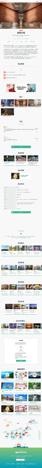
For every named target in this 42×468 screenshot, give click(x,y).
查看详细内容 (36, 128)
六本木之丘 (17, 45)
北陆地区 (20, 428)
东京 (15, 58)
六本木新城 (26, 38)
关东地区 (12, 236)
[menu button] (41, 1)
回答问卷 (21, 360)
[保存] (40, 29)
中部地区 (20, 438)
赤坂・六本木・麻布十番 (21, 236)
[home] (3, 1)
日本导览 (9, 236)
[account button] (38, 1)
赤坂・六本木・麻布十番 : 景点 (30, 236)
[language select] (37, 1)
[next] (41, 250)
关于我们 (8, 463)
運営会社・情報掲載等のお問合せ (30, 463)
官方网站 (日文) (19, 208)
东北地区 (30, 428)
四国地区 (13, 438)
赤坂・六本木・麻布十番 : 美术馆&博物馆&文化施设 (19, 237)
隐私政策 (22, 463)
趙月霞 (6, 137)
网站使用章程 (13, 463)
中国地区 (12, 431)
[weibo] (21, 234)
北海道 (36, 422)
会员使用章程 (18, 463)
